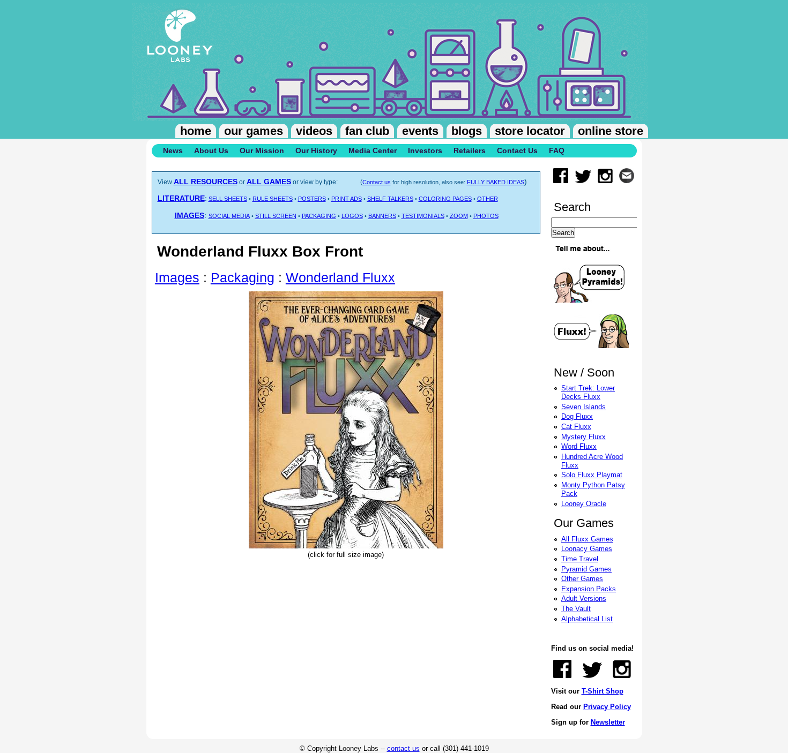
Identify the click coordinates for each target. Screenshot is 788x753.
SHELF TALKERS (390, 198)
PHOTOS (486, 216)
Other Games (582, 579)
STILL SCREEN (275, 216)
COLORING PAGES (445, 198)
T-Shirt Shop (602, 691)
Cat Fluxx (576, 427)
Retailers (470, 150)
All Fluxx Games (587, 539)
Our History (316, 150)
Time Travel (579, 559)
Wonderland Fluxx (340, 277)
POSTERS (312, 198)
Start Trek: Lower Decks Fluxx (588, 392)
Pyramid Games (586, 569)
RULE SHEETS (272, 198)
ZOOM (459, 216)
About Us (211, 150)
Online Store (610, 131)
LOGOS (352, 216)
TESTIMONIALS (423, 216)
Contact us (376, 182)
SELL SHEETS (228, 198)
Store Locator (530, 131)
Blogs (466, 131)
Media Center (372, 150)
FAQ (556, 150)
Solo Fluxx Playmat (591, 475)
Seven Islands (583, 407)
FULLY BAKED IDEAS (495, 182)
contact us (403, 748)
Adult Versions (583, 598)
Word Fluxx (579, 446)
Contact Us (517, 150)
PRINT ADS (346, 198)
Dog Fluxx (577, 416)
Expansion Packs (588, 589)
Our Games (253, 131)
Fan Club (367, 131)
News (173, 150)
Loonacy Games (586, 549)
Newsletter (608, 722)
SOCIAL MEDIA (229, 216)
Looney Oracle (583, 504)
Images (177, 277)
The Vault (576, 609)
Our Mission (262, 150)
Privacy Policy (607, 707)
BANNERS (382, 216)
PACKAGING (319, 216)
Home (195, 131)
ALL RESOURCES (205, 181)
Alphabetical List (587, 619)
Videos (314, 131)
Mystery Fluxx (583, 437)
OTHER (487, 198)
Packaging (242, 277)
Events (420, 131)
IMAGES (189, 215)
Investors (425, 150)
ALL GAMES (269, 181)
